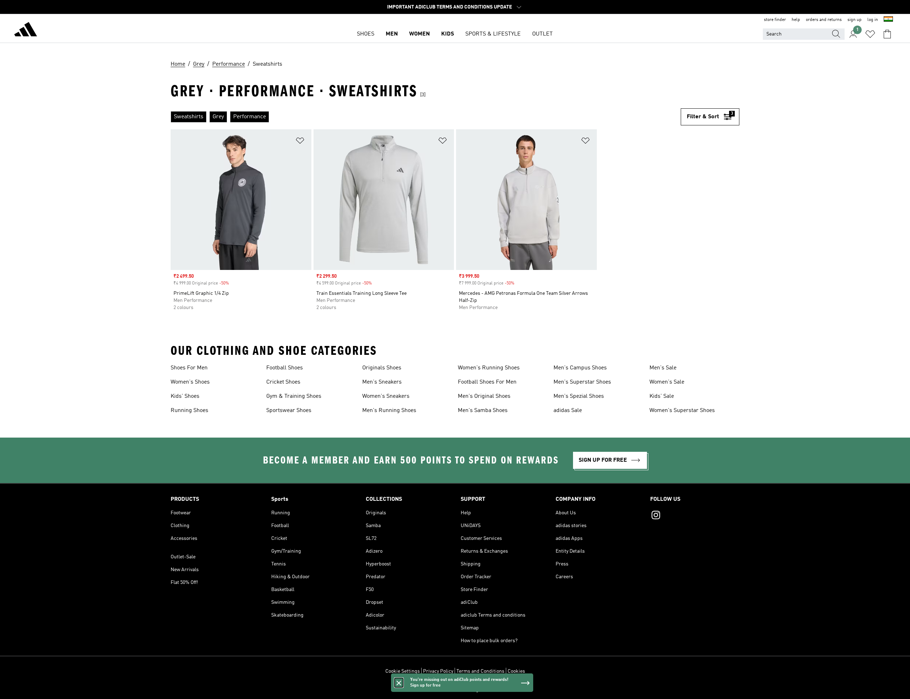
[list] (426, 117)
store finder (775, 20)
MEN (392, 34)
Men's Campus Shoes (580, 368)
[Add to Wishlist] (300, 142)
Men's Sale (662, 368)
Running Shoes (189, 410)
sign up (854, 20)
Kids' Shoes (185, 396)
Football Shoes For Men (487, 382)
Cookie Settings (402, 671)
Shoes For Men (189, 368)
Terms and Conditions (480, 671)
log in (872, 20)
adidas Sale (567, 410)
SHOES (365, 34)
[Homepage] (25, 30)
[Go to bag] (887, 34)
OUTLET (542, 34)
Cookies (516, 671)
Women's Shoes (190, 382)
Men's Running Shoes (389, 410)
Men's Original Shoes (484, 396)
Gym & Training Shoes (293, 396)
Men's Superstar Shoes (582, 382)
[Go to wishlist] (870, 34)
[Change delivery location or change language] (888, 20)
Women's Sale (666, 382)
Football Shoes (284, 368)
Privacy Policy (438, 671)
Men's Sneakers (382, 382)
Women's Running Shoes (489, 368)
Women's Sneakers (386, 396)
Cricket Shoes (283, 382)
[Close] (399, 682)
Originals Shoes (381, 368)
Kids (447, 34)
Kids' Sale (661, 396)
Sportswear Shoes (288, 410)
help (796, 20)
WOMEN (419, 34)
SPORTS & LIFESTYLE (493, 34)
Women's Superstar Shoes (682, 410)
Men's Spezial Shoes (578, 396)
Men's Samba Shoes (483, 410)
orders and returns (824, 20)
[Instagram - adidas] (694, 516)
